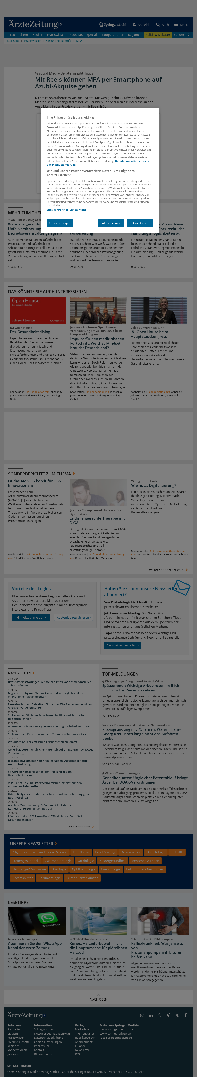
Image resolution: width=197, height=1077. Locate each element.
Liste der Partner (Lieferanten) (66, 209)
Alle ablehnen (111, 223)
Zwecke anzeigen (60, 223)
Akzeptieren (140, 223)
